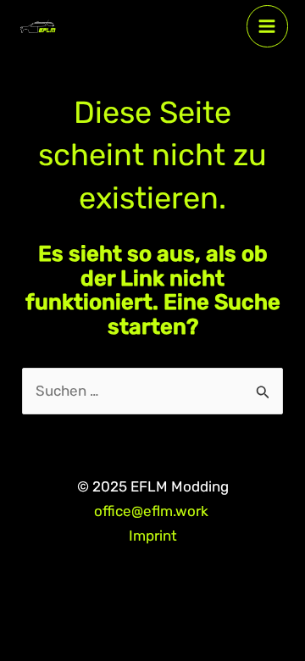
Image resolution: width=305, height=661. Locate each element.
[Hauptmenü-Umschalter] (268, 26)
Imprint (153, 535)
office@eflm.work (153, 511)
